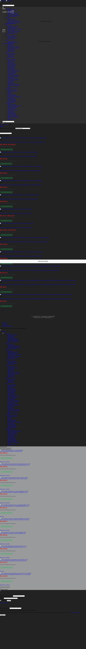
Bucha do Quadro (11, 94)
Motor (6, 58)
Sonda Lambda (11, 33)
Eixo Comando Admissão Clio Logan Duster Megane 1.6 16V (13, 492)
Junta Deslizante (11, 112)
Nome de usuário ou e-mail (6, 595)
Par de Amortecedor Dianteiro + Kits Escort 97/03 (11, 451)
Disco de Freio (11, 43)
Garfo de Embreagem (12, 110)
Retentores (10, 82)
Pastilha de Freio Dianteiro (14, 47)
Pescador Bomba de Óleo (13, 79)
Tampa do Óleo (11, 83)
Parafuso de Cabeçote (13, 78)
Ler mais (2, 516)
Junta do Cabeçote (12, 73)
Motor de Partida (11, 30)
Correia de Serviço (12, 68)
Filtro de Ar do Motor (12, 35)
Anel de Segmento (12, 59)
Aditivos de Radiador (12, 9)
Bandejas (10, 92)
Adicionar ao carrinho (5, 461)
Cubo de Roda (11, 109)
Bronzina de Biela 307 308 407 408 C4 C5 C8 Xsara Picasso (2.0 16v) (15, 213)
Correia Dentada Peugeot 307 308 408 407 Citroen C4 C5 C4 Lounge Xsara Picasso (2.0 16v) (21, 256)
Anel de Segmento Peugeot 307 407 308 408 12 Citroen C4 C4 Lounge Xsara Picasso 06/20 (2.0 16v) (23, 142)
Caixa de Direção (11, 19)
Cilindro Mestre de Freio (13, 42)
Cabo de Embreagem (12, 106)
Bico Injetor (10, 25)
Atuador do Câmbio (12, 104)
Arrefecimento (8, 8)
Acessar (8, 600)
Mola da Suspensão (12, 101)
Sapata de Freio (11, 49)
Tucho (9, 86)
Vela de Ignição (11, 57)
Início (1, 124)
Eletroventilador (11, 11)
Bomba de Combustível (13, 26)
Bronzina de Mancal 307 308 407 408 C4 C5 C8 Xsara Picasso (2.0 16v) (16, 227)
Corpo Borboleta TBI (12, 27)
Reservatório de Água (12, 338)
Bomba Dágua (11, 10)
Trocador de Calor (12, 119)
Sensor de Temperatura (13, 32)
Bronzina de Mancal (12, 65)
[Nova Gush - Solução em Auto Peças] (6, 0)
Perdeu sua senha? (4, 602)
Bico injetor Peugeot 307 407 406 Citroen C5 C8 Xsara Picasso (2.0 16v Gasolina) (18, 156)
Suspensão (7, 88)
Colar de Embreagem (12, 108)
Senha (2, 598)
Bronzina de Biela (12, 64)
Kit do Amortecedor (12, 99)
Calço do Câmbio (11, 66)
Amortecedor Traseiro (12, 91)
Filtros (6, 360)
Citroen (4, 124)
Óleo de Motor (11, 77)
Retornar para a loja (7, 43)
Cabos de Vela (11, 54)
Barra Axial (10, 18)
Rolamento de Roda (12, 116)
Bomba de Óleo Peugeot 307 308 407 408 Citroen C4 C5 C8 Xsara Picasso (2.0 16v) (19, 199)
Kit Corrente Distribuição (13, 76)
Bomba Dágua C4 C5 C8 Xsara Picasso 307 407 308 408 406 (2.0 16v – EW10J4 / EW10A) (20, 170)
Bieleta (9, 93)
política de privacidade (75, 612)
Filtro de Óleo (11, 39)
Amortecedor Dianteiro (13, 90)
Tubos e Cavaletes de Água (14, 15)
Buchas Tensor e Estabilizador (14, 96)
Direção (7, 343)
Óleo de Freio (11, 45)
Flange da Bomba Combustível (14, 28)
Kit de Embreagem (12, 113)
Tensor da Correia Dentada (14, 84)
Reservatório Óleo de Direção (14, 22)
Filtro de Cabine (11, 36)
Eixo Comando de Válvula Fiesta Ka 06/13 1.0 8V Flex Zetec (13, 478)
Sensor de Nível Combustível (14, 31)
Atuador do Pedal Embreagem (14, 105)
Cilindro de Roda (11, 41)
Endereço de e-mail (4, 608)
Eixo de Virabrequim (12, 71)
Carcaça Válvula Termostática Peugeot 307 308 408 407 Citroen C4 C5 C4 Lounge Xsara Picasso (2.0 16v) (24, 241)
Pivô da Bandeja (11, 102)
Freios (6, 40)
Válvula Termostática (12, 16)
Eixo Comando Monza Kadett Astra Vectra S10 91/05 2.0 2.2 (13, 560)
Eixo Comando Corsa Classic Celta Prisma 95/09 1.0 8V (12, 533)
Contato (4, 324)
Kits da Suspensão (12, 100)
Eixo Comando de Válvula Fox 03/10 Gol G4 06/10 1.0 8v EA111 (14, 519)
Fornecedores (6, 325)
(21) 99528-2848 (51, 316)
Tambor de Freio (11, 51)
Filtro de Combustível (12, 38)
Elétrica (6, 24)
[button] (4, 30)
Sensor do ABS (11, 50)
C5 (7, 124)
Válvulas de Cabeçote (12, 87)
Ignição (6, 52)
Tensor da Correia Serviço (13, 85)
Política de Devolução (7, 326)
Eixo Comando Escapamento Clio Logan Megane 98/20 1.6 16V (14, 506)
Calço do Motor (11, 67)
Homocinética (11, 111)
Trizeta (9, 118)
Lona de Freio (11, 44)
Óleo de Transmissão (12, 114)
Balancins (10, 61)
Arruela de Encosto (12, 60)
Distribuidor (10, 56)
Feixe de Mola (11, 97)
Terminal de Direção (12, 23)
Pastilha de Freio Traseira (13, 48)
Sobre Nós (5, 322)
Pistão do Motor (11, 80)
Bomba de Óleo (11, 62)
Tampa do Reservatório (13, 14)
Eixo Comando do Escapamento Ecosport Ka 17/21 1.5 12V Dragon (15, 574)
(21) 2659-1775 (36, 316)
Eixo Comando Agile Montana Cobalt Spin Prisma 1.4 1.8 (13, 547)
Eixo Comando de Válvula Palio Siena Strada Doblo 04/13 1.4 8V (14, 465)
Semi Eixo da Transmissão (14, 117)
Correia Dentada (11, 69)
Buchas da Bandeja (12, 95)
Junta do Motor (11, 74)
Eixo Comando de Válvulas (14, 70)
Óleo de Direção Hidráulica (14, 21)
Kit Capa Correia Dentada (13, 75)
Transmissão (8, 103)
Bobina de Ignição (12, 53)
